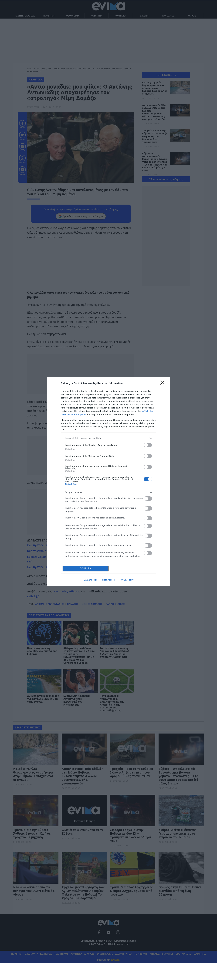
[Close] (163, 384)
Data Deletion (90, 579)
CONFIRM (86, 568)
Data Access (108, 579)
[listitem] (108, 438)
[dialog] (108, 481)
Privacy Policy (126, 579)
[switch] (148, 445)
